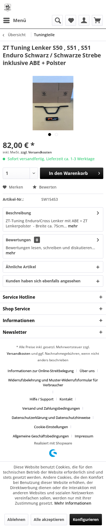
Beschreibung (18, 212)
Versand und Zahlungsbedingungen (51, 408)
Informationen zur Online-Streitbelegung (41, 370)
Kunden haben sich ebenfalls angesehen (43, 280)
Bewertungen (18, 239)
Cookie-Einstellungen (51, 426)
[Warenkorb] (97, 20)
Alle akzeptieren (49, 519)
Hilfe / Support (42, 399)
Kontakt (66, 399)
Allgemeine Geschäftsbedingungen (41, 436)
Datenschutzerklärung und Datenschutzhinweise (51, 417)
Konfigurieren (86, 519)
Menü (19, 20)
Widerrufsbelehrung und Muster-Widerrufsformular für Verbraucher (53, 382)
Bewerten (47, 187)
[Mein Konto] (84, 20)
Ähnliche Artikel (21, 266)
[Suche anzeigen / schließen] (57, 20)
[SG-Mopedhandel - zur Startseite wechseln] (8, 7)
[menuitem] (14, 20)
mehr (72, 226)
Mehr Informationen (72, 503)
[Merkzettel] (70, 20)
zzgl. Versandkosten (36, 152)
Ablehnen (16, 519)
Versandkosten (18, 353)
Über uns (87, 370)
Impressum (84, 436)
